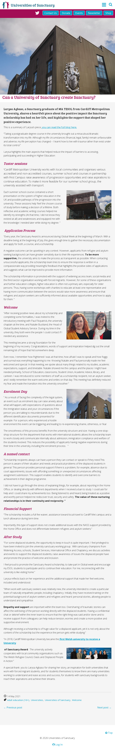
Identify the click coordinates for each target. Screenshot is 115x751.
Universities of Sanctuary (57, 700)
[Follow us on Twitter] (37, 13)
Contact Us (50, 13)
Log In (59, 744)
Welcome (77, 700)
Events (79, 13)
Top (110, 732)
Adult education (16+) (18, 700)
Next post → (104, 707)
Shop (108, 13)
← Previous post (13, 707)
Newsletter (94, 13)
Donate (66, 13)
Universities (37, 700)
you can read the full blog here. (59, 127)
